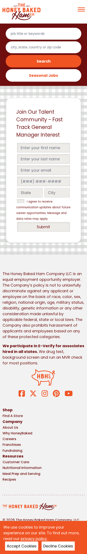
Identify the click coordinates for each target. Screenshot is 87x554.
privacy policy (34, 538)
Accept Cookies (22, 546)
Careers (9, 438)
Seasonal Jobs (43, 75)
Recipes (9, 479)
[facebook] (21, 393)
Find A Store (13, 415)
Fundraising (12, 450)
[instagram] (44, 393)
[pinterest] (56, 393)
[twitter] (33, 393)
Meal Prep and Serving (21, 473)
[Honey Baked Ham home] (22, 11)
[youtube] (69, 393)
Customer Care (16, 462)
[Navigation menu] (81, 9)
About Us (10, 427)
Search (44, 61)
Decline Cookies (58, 546)
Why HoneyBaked (17, 433)
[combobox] (43, 34)
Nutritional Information (22, 467)
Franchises (12, 444)
